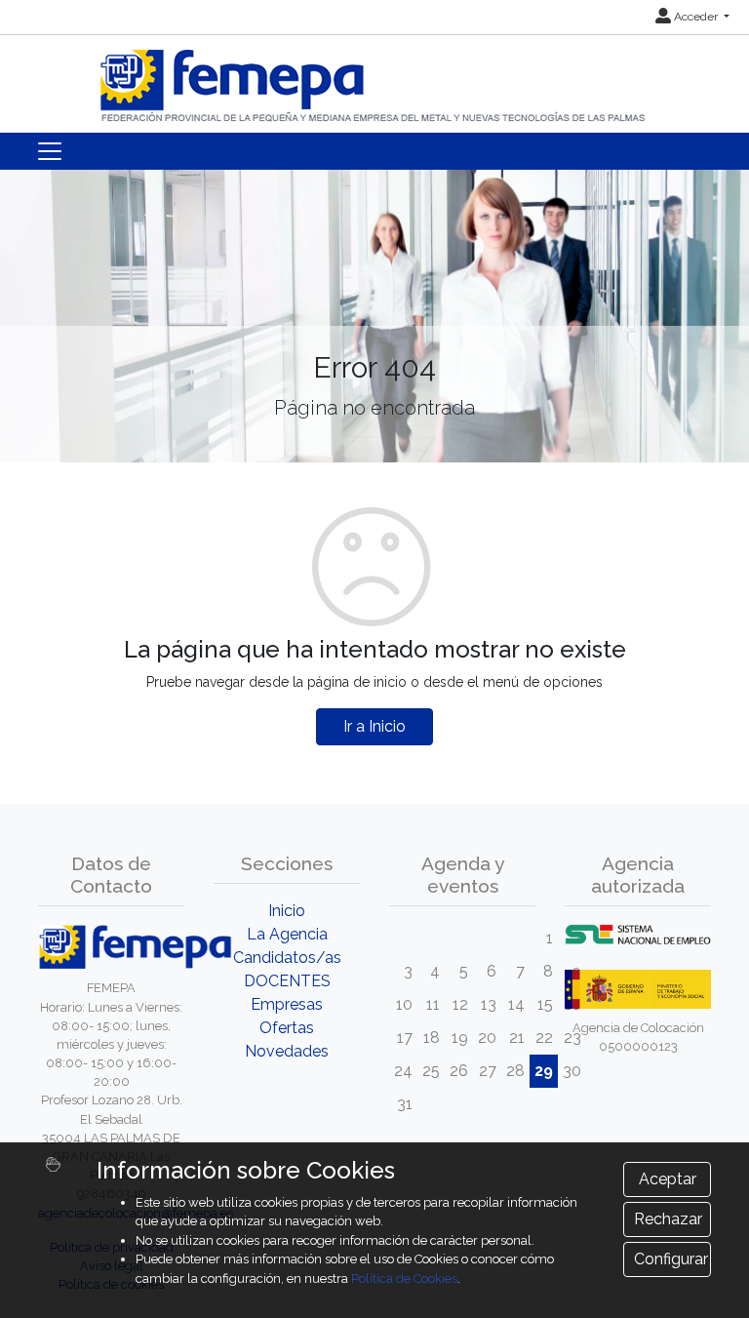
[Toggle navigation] (49, 151)
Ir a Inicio (374, 726)
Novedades (287, 1051)
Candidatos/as (287, 957)
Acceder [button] (696, 16)
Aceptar (667, 1179)
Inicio (286, 910)
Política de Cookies (404, 1278)
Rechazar (668, 1219)
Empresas (287, 1004)
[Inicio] (374, 77)
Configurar (671, 1259)
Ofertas (286, 1027)
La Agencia (287, 934)
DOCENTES (287, 981)
